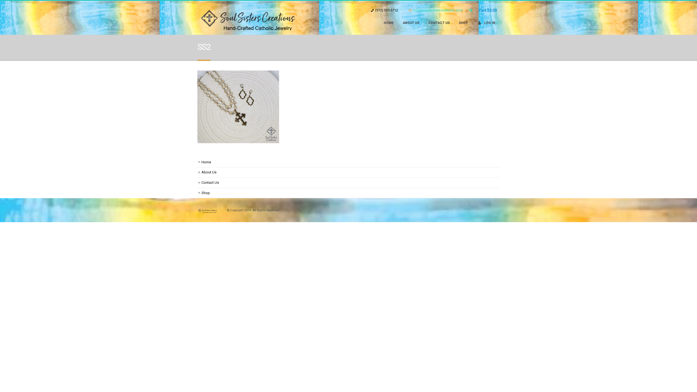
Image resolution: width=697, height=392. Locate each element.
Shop (463, 23)
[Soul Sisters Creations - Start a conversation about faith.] (251, 17)
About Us (411, 23)
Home (389, 23)
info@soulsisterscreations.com (438, 10)
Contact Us (439, 23)
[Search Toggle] (470, 10)
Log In (489, 23)
